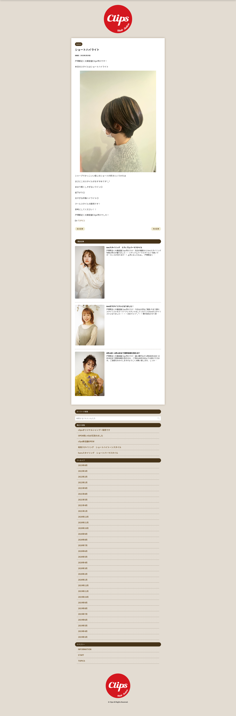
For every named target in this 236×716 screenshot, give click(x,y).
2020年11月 (83, 522)
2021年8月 (83, 493)
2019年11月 (83, 591)
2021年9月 (83, 488)
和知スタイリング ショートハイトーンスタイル (99, 447)
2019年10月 (83, 596)
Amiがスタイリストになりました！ (120, 306)
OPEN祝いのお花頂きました (90, 435)
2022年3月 (83, 470)
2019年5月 (83, 625)
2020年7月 (83, 545)
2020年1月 (83, 579)
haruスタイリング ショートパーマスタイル (98, 452)
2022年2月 (83, 476)
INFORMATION (84, 649)
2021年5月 (83, 499)
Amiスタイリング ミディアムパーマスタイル (124, 247)
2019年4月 (83, 631)
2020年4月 (83, 562)
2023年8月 (83, 465)
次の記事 (156, 229)
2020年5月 (83, 556)
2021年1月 (83, 511)
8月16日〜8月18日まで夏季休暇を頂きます (123, 353)
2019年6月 (83, 619)
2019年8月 (83, 608)
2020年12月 (83, 516)
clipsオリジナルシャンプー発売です (94, 429)
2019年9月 (83, 602)
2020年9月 (83, 533)
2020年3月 (83, 568)
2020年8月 (83, 539)
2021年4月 (83, 505)
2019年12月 (83, 585)
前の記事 (80, 229)
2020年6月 (83, 551)
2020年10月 (83, 528)
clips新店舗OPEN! (86, 441)
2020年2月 (83, 573)
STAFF (81, 654)
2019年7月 (83, 613)
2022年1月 (83, 482)
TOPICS (81, 220)
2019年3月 (83, 636)
